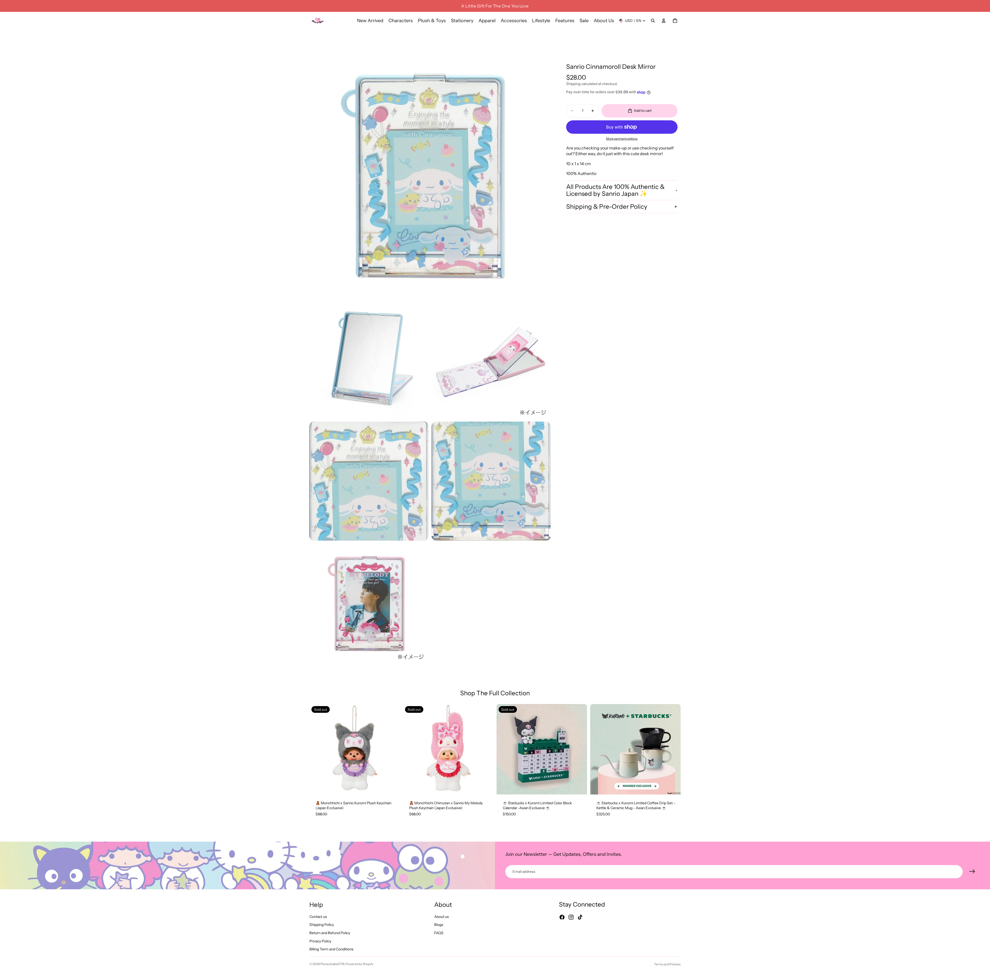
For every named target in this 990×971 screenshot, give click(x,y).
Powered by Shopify (359, 964)
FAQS (438, 933)
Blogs (438, 925)
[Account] (663, 20)
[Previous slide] (317, 749)
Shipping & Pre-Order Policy (606, 206)
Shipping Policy (321, 925)
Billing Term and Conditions (331, 949)
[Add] (672, 786)
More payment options (622, 139)
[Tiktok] (580, 917)
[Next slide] (392, 749)
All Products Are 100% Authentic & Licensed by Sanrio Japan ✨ (615, 190)
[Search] (652, 20)
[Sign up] (972, 871)
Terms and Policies (667, 964)
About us (441, 916)
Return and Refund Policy (329, 933)
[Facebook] (562, 917)
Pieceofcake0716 (332, 964)
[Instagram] (571, 917)
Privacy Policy (320, 941)
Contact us (318, 916)
